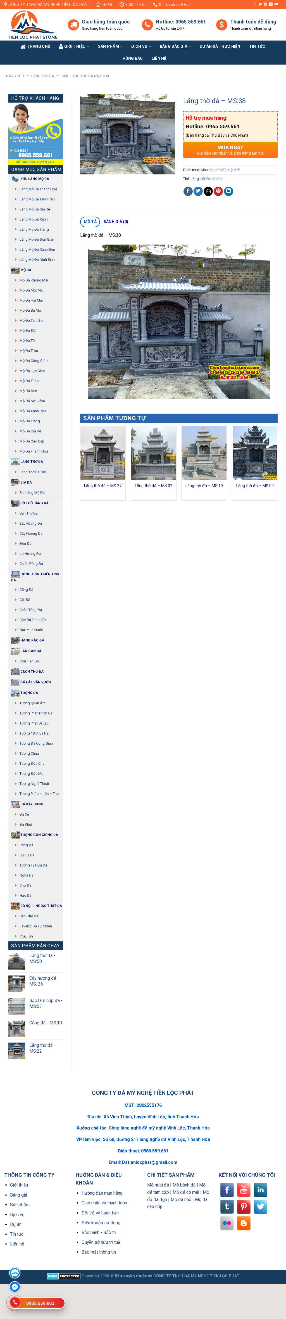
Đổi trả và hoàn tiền (100, 1213)
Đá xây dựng (31, 804)
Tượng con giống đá (39, 835)
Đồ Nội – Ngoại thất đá (41, 906)
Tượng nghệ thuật (34, 784)
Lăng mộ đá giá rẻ (35, 209)
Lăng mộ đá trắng (34, 229)
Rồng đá (26, 845)
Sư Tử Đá (27, 855)
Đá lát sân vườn (35, 682)
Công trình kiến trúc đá (36, 577)
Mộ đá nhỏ (181, 1199)
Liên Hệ (159, 58)
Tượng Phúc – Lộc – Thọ (39, 794)
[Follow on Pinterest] (265, 4)
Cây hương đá (31, 533)
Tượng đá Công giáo (36, 743)
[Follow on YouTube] (276, 4)
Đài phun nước (31, 630)
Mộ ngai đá (158, 1185)
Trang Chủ (39, 46)
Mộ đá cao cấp (32, 441)
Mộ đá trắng (30, 421)
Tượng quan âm (33, 703)
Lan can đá (30, 651)
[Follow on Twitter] (260, 4)
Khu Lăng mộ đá (34, 179)
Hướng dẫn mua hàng (102, 1193)
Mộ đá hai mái (31, 300)
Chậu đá (26, 936)
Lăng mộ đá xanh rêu (37, 199)
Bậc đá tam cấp (33, 620)
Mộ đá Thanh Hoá (34, 451)
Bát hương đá (31, 523)
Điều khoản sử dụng (101, 1222)
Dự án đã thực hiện (220, 46)
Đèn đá (25, 543)
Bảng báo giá (173, 46)
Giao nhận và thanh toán (104, 1203)
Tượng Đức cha (32, 763)
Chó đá (25, 885)
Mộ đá (25, 270)
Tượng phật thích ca (36, 713)
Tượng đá (29, 693)
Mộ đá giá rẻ (30, 431)
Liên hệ (17, 1244)
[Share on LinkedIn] (228, 191)
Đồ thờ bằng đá (34, 503)
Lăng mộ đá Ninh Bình (37, 259)
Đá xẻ (24, 814)
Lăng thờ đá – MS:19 (204, 486)
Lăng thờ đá (42, 76)
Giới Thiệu (74, 46)
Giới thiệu (19, 1185)
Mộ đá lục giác (32, 371)
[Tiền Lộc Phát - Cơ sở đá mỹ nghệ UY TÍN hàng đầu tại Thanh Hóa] (31, 24)
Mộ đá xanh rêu (33, 411)
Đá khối (26, 824)
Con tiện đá (29, 661)
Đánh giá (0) (116, 221)
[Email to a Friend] (208, 191)
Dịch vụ (139, 46)
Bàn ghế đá (29, 916)
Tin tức (257, 46)
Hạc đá (25, 895)
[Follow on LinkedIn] (271, 4)
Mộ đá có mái (186, 1192)
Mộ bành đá (184, 1185)
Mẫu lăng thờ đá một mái (85, 76)
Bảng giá (18, 1195)
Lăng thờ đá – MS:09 (255, 486)
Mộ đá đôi (28, 330)
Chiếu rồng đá (31, 564)
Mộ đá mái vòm (32, 401)
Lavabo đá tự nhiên (36, 926)
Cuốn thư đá (32, 672)
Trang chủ (14, 76)
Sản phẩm (108, 46)
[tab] (90, 222)
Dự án (16, 1224)
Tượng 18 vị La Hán (35, 733)
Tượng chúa (29, 753)
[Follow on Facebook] (255, 4)
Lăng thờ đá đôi (33, 472)
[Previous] (80, 465)
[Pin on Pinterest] (218, 191)
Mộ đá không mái (34, 280)
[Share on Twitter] (198, 191)
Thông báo (131, 58)
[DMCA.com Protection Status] (64, 1276)
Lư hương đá (30, 553)
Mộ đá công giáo (34, 361)
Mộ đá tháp (29, 381)
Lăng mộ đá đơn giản (37, 239)
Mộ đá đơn (28, 391)
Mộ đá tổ (27, 340)
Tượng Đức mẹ (31, 773)
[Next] (277, 465)
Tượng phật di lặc (34, 723)
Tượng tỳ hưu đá (33, 865)
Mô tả (90, 221)
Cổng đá (26, 590)
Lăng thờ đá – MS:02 (153, 486)
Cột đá (25, 600)
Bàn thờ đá (29, 513)
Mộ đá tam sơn (32, 320)
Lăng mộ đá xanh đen (37, 249)
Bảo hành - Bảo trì (99, 1232)
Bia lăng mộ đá (32, 493)
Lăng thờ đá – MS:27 (102, 486)
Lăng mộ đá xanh (34, 219)
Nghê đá (27, 875)
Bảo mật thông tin (99, 1252)
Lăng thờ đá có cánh (207, 179)
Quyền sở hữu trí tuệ (101, 1242)
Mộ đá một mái (32, 290)
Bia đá (26, 482)
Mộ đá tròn (29, 351)
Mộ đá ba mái (31, 310)
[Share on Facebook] (188, 191)
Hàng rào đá (32, 640)
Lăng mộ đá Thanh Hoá (38, 189)
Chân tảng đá (31, 610)
